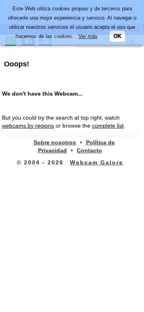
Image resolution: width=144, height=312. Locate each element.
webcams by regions (28, 125)
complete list (108, 125)
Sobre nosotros (55, 142)
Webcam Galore (96, 162)
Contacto (89, 150)
